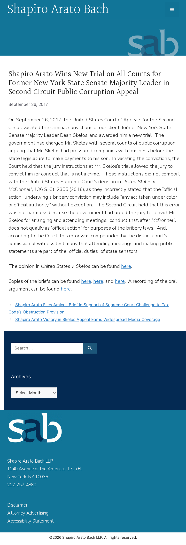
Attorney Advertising (27, 513)
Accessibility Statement (30, 521)
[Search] (90, 348)
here (126, 266)
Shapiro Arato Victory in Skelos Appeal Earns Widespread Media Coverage (87, 319)
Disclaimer (17, 505)
